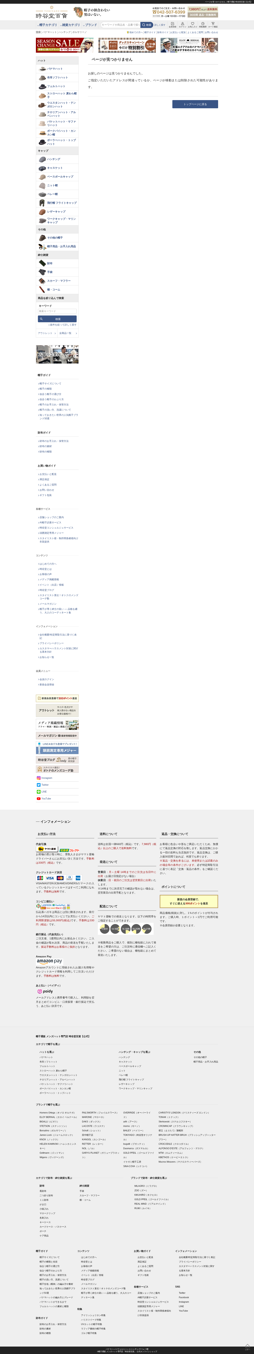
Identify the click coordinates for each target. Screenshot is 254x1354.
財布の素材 (46, 446)
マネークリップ (47, 1213)
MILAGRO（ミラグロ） (146, 1186)
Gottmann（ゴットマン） (52, 1153)
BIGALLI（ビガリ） (49, 1121)
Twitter (45, 784)
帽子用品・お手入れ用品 (61, 246)
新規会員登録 (47, 684)
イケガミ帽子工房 (132, 1162)
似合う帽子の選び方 (50, 394)
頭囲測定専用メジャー (52, 533)
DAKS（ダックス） (92, 1121)
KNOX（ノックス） (49, 1139)
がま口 (43, 1204)
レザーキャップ (56, 211)
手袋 (49, 272)
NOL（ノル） (89, 1148)
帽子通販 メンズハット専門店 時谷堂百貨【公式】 (63, 1036)
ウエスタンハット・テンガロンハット (61, 104)
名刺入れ (44, 1218)
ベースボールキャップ (60, 176)
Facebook (184, 1297)
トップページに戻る (195, 104)
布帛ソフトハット (57, 77)
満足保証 (44, 479)
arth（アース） (130, 1121)
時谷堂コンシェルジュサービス (56, 527)
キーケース (45, 1222)
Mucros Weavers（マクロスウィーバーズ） (180, 1162)
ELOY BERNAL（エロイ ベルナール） (59, 1117)
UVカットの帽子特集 (91, 1324)
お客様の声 (46, 574)
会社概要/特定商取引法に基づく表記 (58, 636)
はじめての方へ (48, 563)
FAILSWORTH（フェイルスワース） (100, 1112)
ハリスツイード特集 (91, 1319)
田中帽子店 (87, 1135)
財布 (49, 263)
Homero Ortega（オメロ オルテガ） (58, 1112)
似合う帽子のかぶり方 (52, 399)
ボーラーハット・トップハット (61, 142)
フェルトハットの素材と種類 (54, 1306)
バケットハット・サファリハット (61, 123)
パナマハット (49, 32)
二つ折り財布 (46, 1195)
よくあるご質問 (195, 32)
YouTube (46, 798)
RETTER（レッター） (93, 1144)
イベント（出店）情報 (52, 584)
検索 (148, 24)
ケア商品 (44, 1235)
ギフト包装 (46, 495)
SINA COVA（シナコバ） (135, 1166)
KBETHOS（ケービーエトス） (174, 1157)
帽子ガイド (150, 32)
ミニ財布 (44, 1200)
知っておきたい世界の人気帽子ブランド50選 (59, 417)
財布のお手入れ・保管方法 (54, 441)
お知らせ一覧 (47, 657)
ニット (122, 1070)
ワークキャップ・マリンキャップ (61, 220)
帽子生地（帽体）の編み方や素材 (56, 1284)
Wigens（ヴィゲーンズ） (52, 1157)
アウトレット (45, 333)
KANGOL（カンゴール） (94, 1139)
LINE (44, 791)
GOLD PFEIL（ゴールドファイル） (152, 1199)
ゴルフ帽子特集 (89, 1333)
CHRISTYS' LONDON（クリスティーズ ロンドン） (184, 1112)
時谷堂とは (46, 569)
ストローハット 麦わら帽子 (62, 95)
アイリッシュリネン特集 (93, 1315)
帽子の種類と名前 (48, 1261)
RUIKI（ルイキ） (143, 1208)
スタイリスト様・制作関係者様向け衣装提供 (59, 540)
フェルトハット (56, 86)
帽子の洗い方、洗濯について (55, 409)
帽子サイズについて (50, 383)
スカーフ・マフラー (59, 280)
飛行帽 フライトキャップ (62, 202)
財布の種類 (46, 451)
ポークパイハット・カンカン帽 (61, 132)
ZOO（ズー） (141, 1190)
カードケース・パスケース (53, 1226)
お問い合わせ (211, 32)
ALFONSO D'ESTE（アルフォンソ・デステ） (181, 1148)
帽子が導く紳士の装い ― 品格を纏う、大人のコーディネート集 (58, 611)
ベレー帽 (52, 194)
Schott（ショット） (92, 1130)
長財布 (43, 1191)
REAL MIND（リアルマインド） (150, 1204)
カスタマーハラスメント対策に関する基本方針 (59, 650)
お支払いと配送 (178, 32)
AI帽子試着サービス (50, 522)
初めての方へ (136, 32)
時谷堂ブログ (47, 590)
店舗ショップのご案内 (52, 517)
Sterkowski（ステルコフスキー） (175, 1121)
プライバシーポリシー (52, 643)
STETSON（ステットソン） (54, 1126)
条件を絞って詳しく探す (63, 324)
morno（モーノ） (132, 1126)
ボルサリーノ (79, 32)
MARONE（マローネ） (93, 1117)
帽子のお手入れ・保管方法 (54, 404)
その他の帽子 (55, 237)
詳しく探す (159, 25)
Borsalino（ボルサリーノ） (53, 1130)
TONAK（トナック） (169, 1117)
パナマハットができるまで (53, 1302)
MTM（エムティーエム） (171, 1153)
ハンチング (65, 32)
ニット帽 (52, 185)
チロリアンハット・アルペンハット (61, 114)
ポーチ (43, 1231)
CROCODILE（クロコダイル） (174, 1144)
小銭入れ (44, 1209)
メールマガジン (48, 603)
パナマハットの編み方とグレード (56, 1297)
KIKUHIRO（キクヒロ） (146, 1195)
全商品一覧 (65, 333)
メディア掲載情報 (49, 579)
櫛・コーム (53, 289)
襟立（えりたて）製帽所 (171, 1130)
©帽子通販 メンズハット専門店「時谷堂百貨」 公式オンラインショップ (127, 1351)
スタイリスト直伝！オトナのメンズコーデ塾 (59, 597)
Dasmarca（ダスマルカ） (136, 1148)
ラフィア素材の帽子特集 (93, 1328)
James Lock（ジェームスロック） (57, 1135)
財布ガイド (162, 32)
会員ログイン (47, 679)
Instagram (46, 778)
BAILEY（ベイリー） (133, 1130)
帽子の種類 (46, 388)
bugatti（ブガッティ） (134, 1144)
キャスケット (55, 167)
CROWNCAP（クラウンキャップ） (176, 1126)
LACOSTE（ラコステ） (94, 1126)
